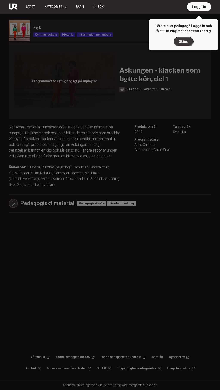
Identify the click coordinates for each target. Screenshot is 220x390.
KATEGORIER (53, 6)
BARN (80, 6)
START (30, 6)
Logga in (199, 7)
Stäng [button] (183, 42)
